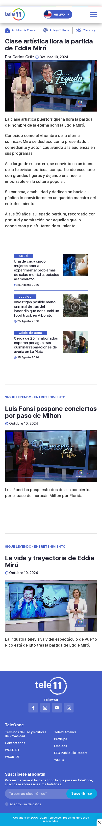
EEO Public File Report (70, 753)
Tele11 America (65, 732)
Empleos (60, 746)
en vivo (59, 14)
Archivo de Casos (23, 30)
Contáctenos (15, 743)
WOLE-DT (12, 750)
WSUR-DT (12, 757)
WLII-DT (60, 760)
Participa (60, 739)
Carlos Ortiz (23, 57)
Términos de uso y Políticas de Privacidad (25, 734)
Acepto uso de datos (25, 804)
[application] (51, 86)
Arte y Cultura (59, 30)
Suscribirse (81, 793)
